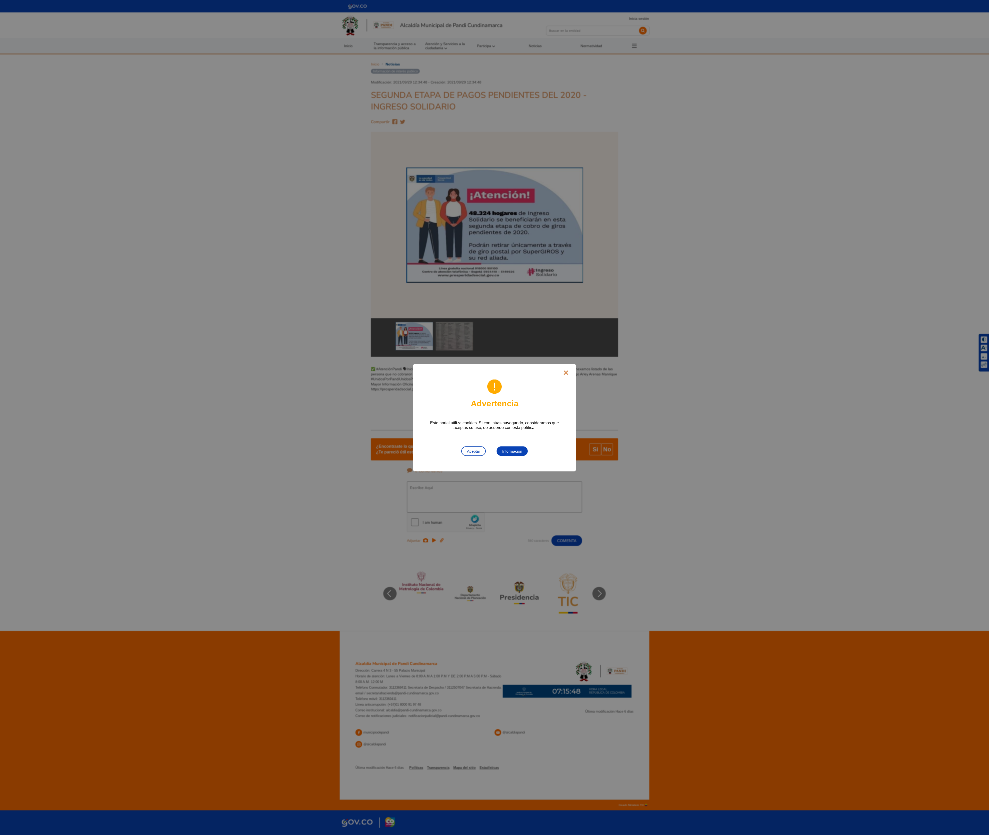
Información (512, 451)
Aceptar (473, 451)
